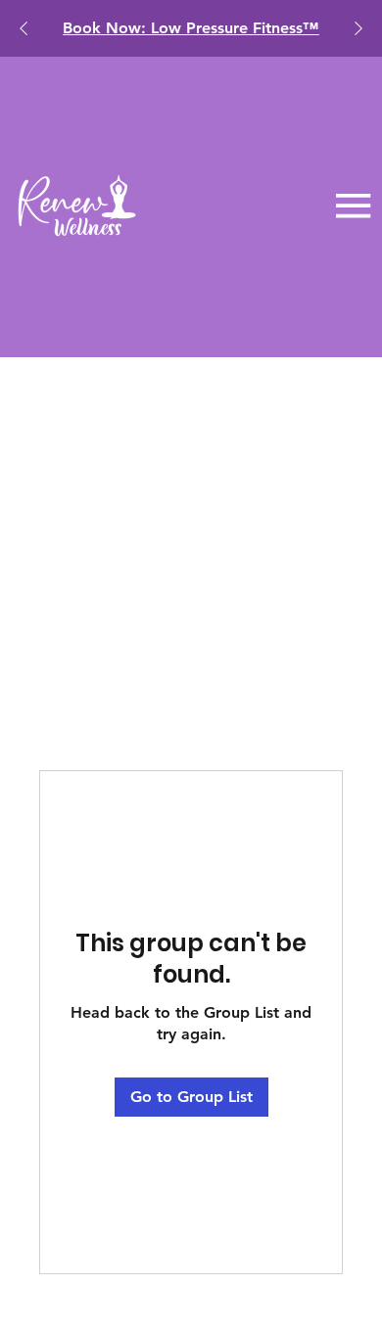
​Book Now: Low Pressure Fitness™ (190, 28)
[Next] (358, 28)
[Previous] (23, 28)
